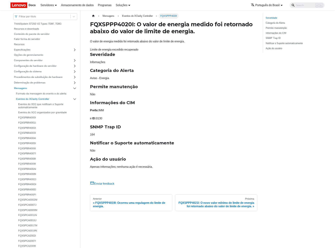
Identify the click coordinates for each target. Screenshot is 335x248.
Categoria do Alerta (275, 23)
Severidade (271, 18)
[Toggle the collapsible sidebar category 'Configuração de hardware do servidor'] (75, 66)
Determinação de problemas (29, 82)
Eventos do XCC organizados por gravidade (42, 112)
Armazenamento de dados (77, 5)
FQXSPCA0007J (27, 205)
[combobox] (19, 16)
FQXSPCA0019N (27, 230)
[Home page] (93, 16)
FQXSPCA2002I (27, 235)
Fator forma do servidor (27, 39)
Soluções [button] (121, 5)
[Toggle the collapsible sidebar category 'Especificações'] (75, 50)
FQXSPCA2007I (27, 240)
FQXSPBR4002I (27, 127)
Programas (104, 5)
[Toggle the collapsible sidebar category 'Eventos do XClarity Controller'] (75, 99)
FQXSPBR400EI (27, 189)
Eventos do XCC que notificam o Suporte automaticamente (40, 106)
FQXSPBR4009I (27, 163)
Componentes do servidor (28, 60)
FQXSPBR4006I (27, 148)
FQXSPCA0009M (27, 210)
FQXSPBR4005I (27, 143)
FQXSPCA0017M (27, 225)
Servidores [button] (47, 5)
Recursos (19, 44)
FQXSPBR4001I (27, 122)
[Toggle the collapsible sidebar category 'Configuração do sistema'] (75, 71)
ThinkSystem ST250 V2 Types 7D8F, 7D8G (38, 23)
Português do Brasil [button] (267, 5)
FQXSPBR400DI (27, 184)
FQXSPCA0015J (27, 220)
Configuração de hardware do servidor (35, 65)
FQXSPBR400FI (27, 194)
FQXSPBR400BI (27, 174)
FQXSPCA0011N (27, 215)
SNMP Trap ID (273, 38)
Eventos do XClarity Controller (32, 99)
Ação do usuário (274, 48)
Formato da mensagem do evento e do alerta (41, 93)
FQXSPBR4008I (27, 158)
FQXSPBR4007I (27, 153)
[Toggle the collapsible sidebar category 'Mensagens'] (75, 88)
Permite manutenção (276, 28)
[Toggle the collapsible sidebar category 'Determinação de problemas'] (75, 83)
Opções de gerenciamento (28, 55)
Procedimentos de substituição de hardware (38, 77)
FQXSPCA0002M (27, 199)
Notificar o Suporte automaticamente (284, 43)
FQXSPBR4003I (27, 133)
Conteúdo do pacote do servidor (32, 34)
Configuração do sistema (28, 71)
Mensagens (20, 88)
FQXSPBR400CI (27, 179)
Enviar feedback (104, 183)
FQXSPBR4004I (27, 138)
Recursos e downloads (26, 29)
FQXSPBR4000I (27, 117)
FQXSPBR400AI (27, 169)
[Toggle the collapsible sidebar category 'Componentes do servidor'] (75, 60)
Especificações (22, 49)
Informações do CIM (276, 33)
